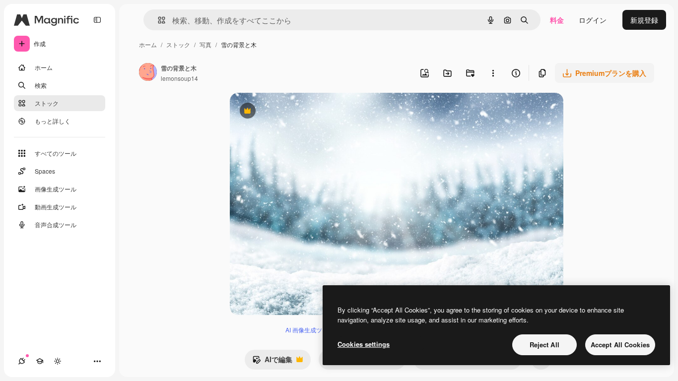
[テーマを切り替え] (58, 361)
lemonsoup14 (179, 78)
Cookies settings (364, 344)
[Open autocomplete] (157, 20)
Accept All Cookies (620, 344)
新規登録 (644, 20)
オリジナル (298, 112)
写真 (205, 44)
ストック (178, 44)
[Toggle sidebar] (97, 20)
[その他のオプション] (493, 73)
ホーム (148, 44)
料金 (557, 20)
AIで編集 (272, 361)
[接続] (22, 361)
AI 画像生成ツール (309, 329)
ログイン (593, 20)
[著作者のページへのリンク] (148, 73)
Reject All (544, 344)
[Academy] (40, 361)
